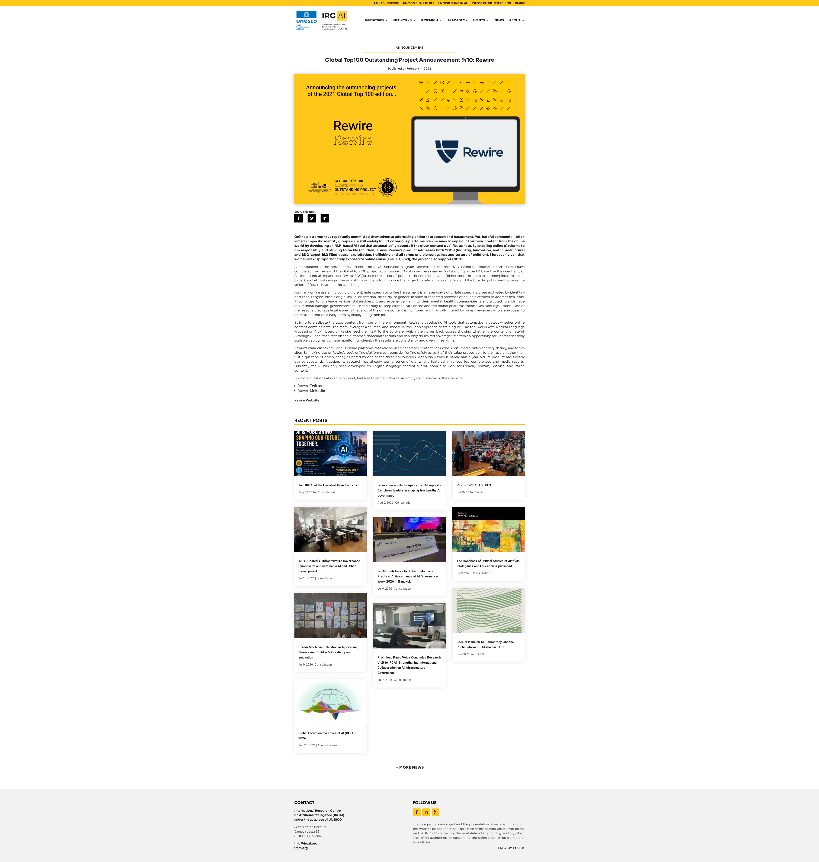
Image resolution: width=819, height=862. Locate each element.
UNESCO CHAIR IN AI (452, 3)
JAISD (480, 654)
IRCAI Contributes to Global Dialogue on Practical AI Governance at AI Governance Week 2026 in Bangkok (408, 576)
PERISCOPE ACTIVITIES (474, 485)
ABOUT (514, 20)
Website (312, 400)
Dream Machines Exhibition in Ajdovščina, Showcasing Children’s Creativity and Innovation (328, 652)
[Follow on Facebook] (417, 812)
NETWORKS (402, 20)
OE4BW (520, 3)
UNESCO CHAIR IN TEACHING (491, 3)
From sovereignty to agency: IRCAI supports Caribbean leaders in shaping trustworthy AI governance (409, 490)
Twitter (316, 386)
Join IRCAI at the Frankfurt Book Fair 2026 (328, 485)
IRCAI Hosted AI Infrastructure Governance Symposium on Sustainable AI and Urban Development (329, 566)
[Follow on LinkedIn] (426, 812)
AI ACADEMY (457, 20)
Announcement (328, 745)
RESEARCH (429, 20)
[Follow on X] (435, 812)
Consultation (326, 492)
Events (479, 492)
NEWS (499, 20)
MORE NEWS (411, 767)
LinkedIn (317, 390)
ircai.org (301, 848)
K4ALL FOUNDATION (385, 3)
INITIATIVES (374, 20)
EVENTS (479, 20)
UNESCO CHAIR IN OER (418, 3)
